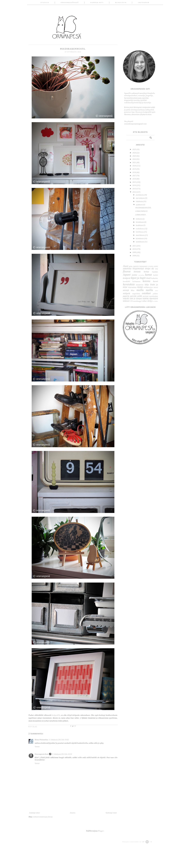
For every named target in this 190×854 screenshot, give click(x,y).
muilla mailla (144, 289)
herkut (146, 272)
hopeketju (155, 272)
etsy (156, 269)
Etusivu (45, 2)
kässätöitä (139, 285)
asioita (156, 266)
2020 (134, 166)
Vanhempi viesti (111, 813)
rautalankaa (153, 296)
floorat (127, 271)
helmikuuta (140, 238)
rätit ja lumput (136, 298)
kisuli (148, 278)
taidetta (146, 298)
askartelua (127, 268)
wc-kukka (155, 301)
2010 (134, 249)
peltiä (139, 296)
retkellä (126, 298)
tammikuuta (140, 242)
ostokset (146, 293)
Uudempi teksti (34, 813)
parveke (133, 296)
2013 (134, 189)
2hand (125, 266)
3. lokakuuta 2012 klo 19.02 (59, 740)
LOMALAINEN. (140, 215)
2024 (134, 153)
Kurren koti (97, 2)
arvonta (150, 266)
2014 (134, 185)
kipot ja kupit (138, 277)
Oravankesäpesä (70, 2)
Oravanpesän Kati (41, 754)
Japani (127, 274)
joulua (134, 275)
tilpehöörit (153, 298)
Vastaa (37, 746)
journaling (141, 275)
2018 (134, 172)
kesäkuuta (139, 225)
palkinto (155, 294)
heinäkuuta (140, 222)
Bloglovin (121, 2)
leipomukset (132, 287)
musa (156, 290)
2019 (134, 169)
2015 (134, 182)
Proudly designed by (132, 842)
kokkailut (154, 278)
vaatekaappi (137, 301)
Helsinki (137, 272)
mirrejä (126, 290)
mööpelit (126, 293)
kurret (155, 281)
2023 (134, 156)
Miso (132, 290)
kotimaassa (136, 281)
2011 (134, 246)
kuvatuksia (129, 284)
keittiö (155, 275)
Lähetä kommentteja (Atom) (42, 817)
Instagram (143, 2)
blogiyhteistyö (138, 268)
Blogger (101, 831)
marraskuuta (140, 198)
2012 (134, 192)
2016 (134, 179)
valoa (144, 301)
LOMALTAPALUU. (141, 211)
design (147, 268)
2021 (134, 162)
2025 (134, 149)
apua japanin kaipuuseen (138, 266)
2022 (134, 159)
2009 (134, 252)
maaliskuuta (140, 235)
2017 (134, 176)
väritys (150, 301)
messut (156, 287)
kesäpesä (126, 278)
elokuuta (139, 219)
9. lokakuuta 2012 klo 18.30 (62, 754)
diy (152, 268)
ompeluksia (136, 294)
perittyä (145, 296)
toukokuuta (140, 229)
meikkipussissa (148, 287)
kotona (146, 281)
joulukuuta (140, 195)
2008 (134, 256)
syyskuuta (139, 205)
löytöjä (140, 287)
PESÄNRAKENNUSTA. (143, 208)
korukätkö (126, 281)
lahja (147, 284)
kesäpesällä (56, 715)
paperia (126, 296)
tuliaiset (126, 301)
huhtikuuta (140, 232)
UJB (131, 301)
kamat (148, 274)
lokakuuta (139, 201)
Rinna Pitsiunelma (41, 740)
